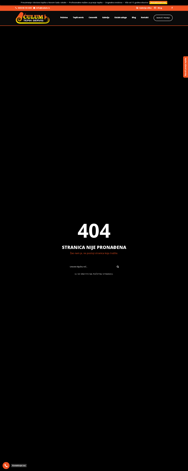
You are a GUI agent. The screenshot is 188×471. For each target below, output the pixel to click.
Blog (134, 17)
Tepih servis (78, 17)
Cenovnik (93, 17)
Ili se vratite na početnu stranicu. (94, 274)
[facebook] (172, 8)
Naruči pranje (163, 18)
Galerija (105, 17)
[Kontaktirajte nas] (6, 465)
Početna (64, 17)
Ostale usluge (120, 17)
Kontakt (144, 17)
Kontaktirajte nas (158, 2)
